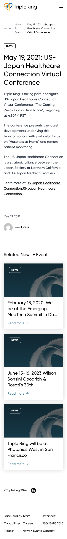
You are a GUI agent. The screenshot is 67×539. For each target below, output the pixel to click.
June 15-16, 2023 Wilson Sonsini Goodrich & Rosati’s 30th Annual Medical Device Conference (31, 385)
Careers (28, 523)
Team (26, 516)
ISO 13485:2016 (53, 523)
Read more (18, 323)
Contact (49, 531)
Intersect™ (49, 516)
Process (9, 531)
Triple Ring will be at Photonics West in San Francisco (30, 449)
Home (7, 28)
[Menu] (61, 6)
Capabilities (12, 523)
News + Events (32, 531)
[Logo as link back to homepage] (20, 7)
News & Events (19, 28)
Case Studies (13, 516)
